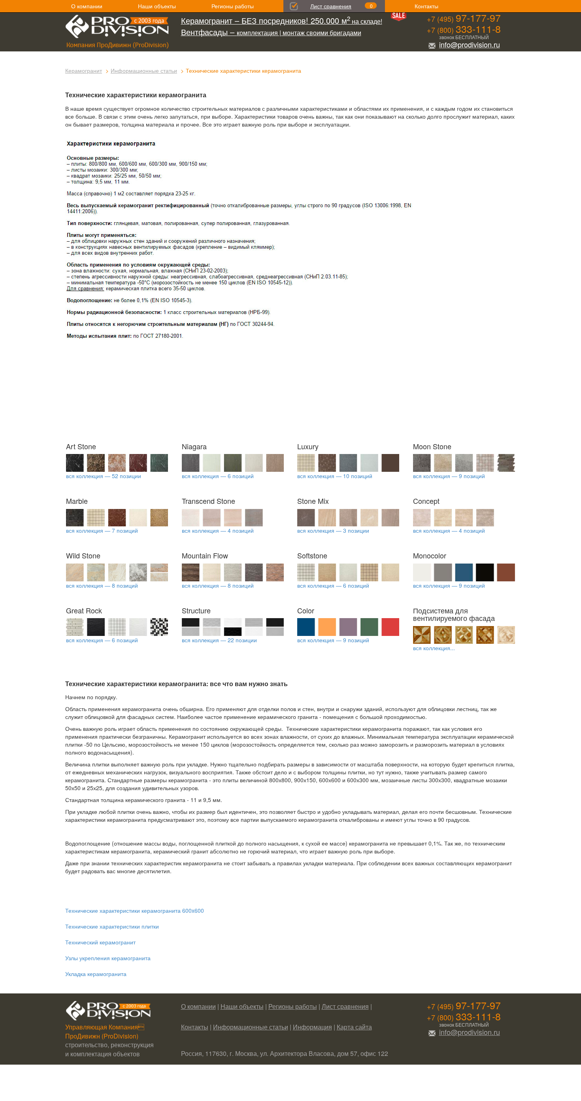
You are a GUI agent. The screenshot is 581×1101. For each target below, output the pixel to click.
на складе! (281, 21)
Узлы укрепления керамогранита (108, 958)
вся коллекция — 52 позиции (103, 476)
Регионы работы (232, 6)
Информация (312, 1026)
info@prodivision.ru (469, 44)
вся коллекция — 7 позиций (102, 530)
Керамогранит (83, 70)
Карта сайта (354, 1026)
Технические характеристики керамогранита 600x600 (134, 910)
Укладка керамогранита (95, 974)
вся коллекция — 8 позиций (102, 585)
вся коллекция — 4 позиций (218, 530)
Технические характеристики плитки (112, 926)
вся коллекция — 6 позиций (218, 476)
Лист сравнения (330, 6)
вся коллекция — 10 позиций (334, 476)
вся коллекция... (434, 648)
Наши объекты (157, 6)
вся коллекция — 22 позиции (219, 640)
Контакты (426, 6)
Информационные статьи (144, 70)
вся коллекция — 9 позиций (449, 476)
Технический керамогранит (100, 942)
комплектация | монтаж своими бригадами (271, 32)
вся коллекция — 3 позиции (333, 530)
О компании (86, 6)
